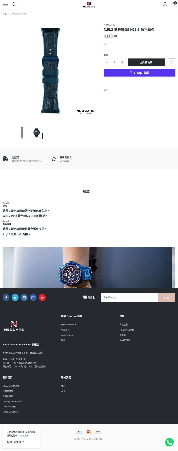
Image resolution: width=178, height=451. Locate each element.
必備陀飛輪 (125, 340)
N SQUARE (109, 25)
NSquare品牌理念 (11, 386)
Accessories (67, 335)
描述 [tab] (86, 191)
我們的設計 (8, 391)
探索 (63, 340)
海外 (63, 391)
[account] (165, 4)
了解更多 (24, 436)
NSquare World (68, 324)
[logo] (89, 4)
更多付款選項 (139, 81)
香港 (63, 386)
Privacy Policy (9, 407)
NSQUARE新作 (127, 330)
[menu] (5, 4)
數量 (106, 55)
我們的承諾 (8, 396)
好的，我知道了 (15, 442)
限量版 (123, 335)
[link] (22, 133)
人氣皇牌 (124, 324)
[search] (14, 4)
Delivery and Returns (13, 401)
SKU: (106, 44)
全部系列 (65, 330)
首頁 (5, 14)
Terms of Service (11, 412)
